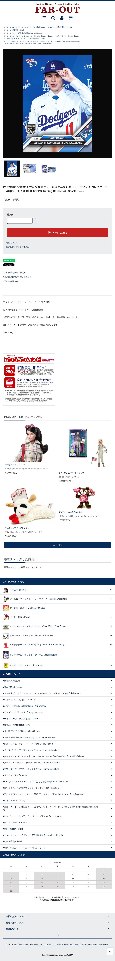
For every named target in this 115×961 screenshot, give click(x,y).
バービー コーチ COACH (15, 464)
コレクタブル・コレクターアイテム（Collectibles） (29, 27)
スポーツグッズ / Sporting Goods (67, 36)
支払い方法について (21, 944)
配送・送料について (37, 944)
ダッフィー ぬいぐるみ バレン (71, 512)
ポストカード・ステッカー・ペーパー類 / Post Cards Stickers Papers (28, 43)
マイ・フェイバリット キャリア (71, 473)
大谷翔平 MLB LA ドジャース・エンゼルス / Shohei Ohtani (25, 38)
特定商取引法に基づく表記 (17, 246)
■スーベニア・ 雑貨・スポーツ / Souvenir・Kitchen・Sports (32, 36)
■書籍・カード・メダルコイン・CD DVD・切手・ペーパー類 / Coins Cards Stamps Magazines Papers (46, 41)
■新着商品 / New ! (18, 30)
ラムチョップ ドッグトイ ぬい (17, 528)
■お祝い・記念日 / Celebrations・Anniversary (27, 33)
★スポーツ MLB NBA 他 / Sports (61, 27)
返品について (12, 242)
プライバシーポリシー (88, 944)
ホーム (6, 27)
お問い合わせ (103, 944)
